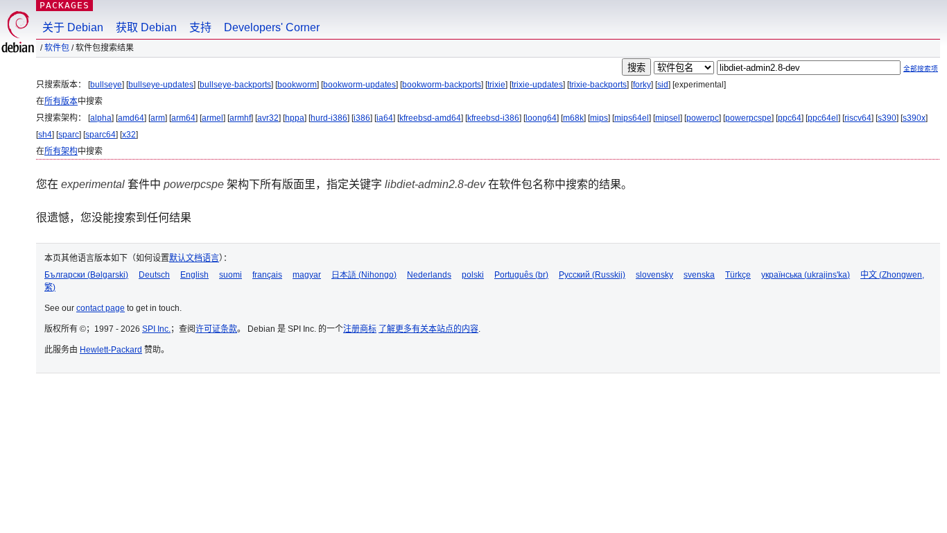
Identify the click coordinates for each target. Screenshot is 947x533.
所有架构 (61, 151)
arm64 (183, 118)
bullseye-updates (160, 85)
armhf (240, 118)
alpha (101, 118)
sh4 (45, 134)
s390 (887, 118)
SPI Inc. (156, 329)
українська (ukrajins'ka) (805, 275)
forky (642, 85)
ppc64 (789, 118)
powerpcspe (748, 118)
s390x (914, 118)
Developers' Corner (272, 27)
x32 (129, 134)
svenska (699, 275)
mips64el (631, 118)
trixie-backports (598, 85)
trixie (496, 85)
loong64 (541, 118)
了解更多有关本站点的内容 (428, 329)
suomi (230, 275)
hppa (294, 118)
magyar (307, 275)
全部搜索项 (920, 68)
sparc (68, 134)
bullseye (106, 85)
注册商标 (359, 329)
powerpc (702, 118)
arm (157, 118)
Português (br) (521, 275)
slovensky (654, 275)
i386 (362, 118)
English (194, 275)
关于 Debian (72, 27)
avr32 (268, 118)
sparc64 (100, 134)
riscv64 (857, 118)
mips (599, 118)
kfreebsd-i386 (493, 118)
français (267, 275)
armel (212, 118)
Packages (64, 5)
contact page (100, 308)
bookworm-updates (359, 85)
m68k (573, 118)
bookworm (297, 85)
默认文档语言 (194, 258)
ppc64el (823, 118)
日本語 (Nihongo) (364, 275)
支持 (200, 27)
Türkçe (738, 275)
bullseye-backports (235, 85)
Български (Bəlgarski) (86, 275)
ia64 (384, 118)
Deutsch (154, 275)
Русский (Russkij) (592, 275)
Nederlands (429, 275)
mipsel (667, 118)
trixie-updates (537, 85)
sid (662, 85)
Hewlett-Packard (111, 350)
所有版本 (61, 101)
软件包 (56, 48)
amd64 (131, 118)
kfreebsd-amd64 (430, 118)
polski (473, 275)
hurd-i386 (329, 118)
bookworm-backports (441, 85)
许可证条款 (216, 329)
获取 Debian (146, 27)
